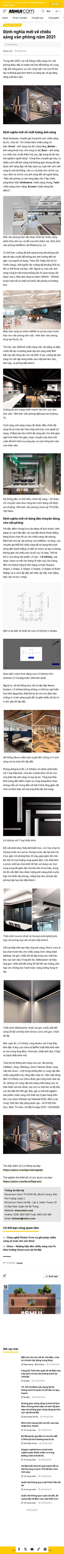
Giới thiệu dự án (30, 1443)
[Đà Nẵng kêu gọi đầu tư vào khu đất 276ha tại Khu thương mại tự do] (11, 1439)
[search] (43, 11)
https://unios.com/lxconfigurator (22, 1181)
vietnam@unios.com (23, 1218)
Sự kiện (26, 1381)
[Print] (45, 1549)
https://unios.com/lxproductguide (23, 1169)
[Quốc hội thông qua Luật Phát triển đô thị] (11, 1485)
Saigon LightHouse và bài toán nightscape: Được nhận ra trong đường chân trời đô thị (37, 1452)
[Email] (32, 1549)
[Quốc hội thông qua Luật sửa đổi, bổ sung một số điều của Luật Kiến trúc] (11, 1498)
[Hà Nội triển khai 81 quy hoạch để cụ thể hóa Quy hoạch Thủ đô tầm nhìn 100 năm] (11, 1468)
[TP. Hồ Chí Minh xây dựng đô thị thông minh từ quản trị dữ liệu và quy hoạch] (11, 1390)
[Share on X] (25, 1549)
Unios (20, 1263)
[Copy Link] (38, 1549)
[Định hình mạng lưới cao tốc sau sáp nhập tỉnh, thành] (11, 1425)
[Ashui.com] (21, 11)
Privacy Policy (36, 2)
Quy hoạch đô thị (30, 1417)
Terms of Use (8, 5)
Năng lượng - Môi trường (33, 1364)
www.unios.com (24, 1210)
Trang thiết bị (12, 25)
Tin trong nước (29, 1430)
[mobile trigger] (5, 11)
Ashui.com (7, 51)
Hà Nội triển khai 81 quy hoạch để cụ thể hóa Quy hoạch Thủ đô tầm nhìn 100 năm (39, 1469)
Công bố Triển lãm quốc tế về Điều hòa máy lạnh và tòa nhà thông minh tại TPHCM (41, 1373)
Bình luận (53, 1276)
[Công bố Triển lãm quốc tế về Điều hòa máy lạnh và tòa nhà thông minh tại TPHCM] (11, 1373)
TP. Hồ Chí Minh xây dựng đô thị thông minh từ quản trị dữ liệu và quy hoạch (40, 1390)
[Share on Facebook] (19, 1549)
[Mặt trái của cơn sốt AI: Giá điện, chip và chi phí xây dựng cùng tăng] (11, 1360)
